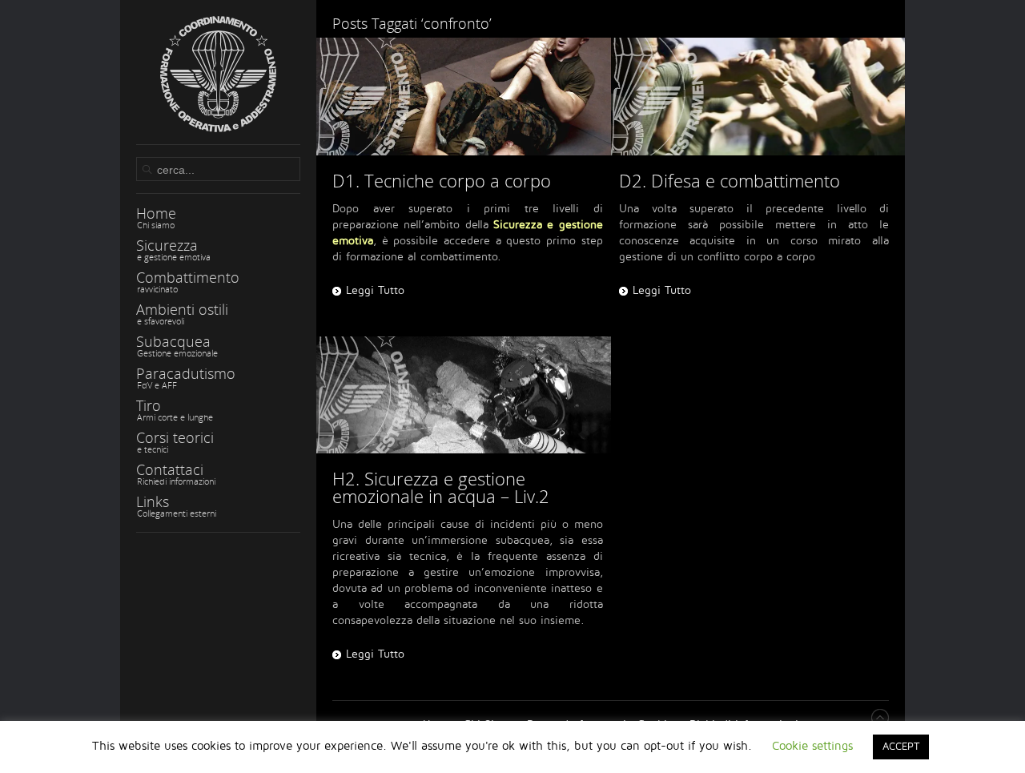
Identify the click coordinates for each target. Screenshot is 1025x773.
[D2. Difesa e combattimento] (758, 96)
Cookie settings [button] (812, 745)
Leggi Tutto (375, 290)
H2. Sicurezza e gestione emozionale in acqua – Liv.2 (440, 487)
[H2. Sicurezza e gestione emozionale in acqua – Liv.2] (463, 395)
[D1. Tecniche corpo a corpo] (463, 96)
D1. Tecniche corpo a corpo (441, 180)
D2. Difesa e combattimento (729, 180)
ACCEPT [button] (900, 746)
